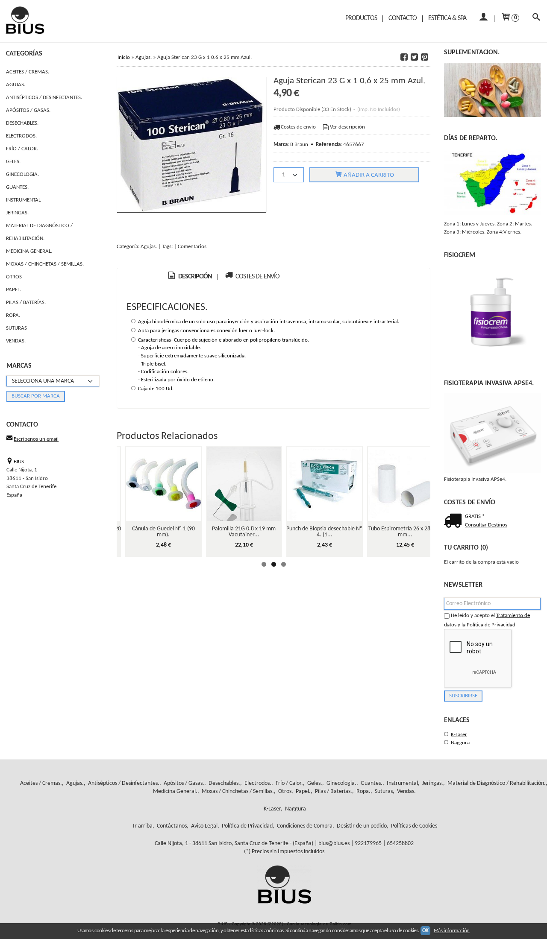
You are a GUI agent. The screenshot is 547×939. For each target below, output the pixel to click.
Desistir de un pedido (362, 826)
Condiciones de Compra (304, 826)
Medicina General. (29, 251)
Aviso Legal (204, 826)
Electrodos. (21, 136)
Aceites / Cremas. (27, 72)
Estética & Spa (447, 18)
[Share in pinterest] (424, 57)
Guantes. (17, 187)
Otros (14, 277)
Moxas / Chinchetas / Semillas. (45, 264)
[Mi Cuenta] (483, 18)
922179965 (368, 843)
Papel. (13, 290)
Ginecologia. (22, 174)
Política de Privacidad (491, 625)
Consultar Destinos (486, 525)
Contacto (402, 18)
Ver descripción (347, 127)
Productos (361, 18)
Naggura (460, 743)
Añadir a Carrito (368, 175)
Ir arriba (143, 826)
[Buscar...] (536, 18)
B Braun (299, 144)
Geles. (13, 161)
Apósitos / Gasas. (28, 110)
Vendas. (16, 341)
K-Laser (459, 734)
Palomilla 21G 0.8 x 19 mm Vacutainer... (244, 532)
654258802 (400, 843)
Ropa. (13, 315)
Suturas (16, 328)
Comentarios (192, 246)
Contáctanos (172, 826)
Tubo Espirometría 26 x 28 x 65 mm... (404, 532)
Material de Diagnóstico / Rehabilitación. (39, 232)
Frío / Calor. (22, 149)
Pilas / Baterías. (26, 302)
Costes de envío (298, 127)
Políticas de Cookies (414, 826)
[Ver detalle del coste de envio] (454, 521)
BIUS (19, 462)
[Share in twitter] (414, 57)
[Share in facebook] (404, 57)
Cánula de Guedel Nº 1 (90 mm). (163, 532)
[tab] (189, 277)
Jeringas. (17, 213)
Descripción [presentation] (194, 276)
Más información (452, 930)
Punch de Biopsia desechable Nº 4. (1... (324, 532)
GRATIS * (475, 516)
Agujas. (15, 85)
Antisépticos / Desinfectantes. (44, 97)
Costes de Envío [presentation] (256, 276)
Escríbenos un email (36, 439)
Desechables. (22, 123)
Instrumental (23, 200)
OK (425, 930)
